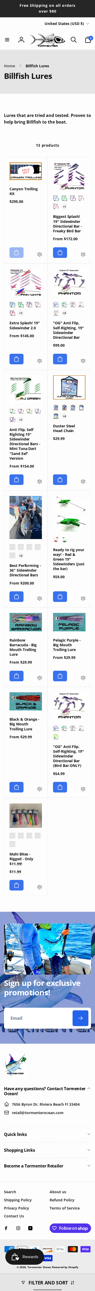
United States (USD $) (64, 23)
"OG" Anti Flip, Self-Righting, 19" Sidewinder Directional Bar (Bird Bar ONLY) (68, 756)
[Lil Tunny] (73, 728)
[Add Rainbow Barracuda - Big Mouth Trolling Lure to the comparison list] (39, 678)
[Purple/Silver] (38, 836)
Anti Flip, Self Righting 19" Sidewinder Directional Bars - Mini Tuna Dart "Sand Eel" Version (25, 444)
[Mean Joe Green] (64, 198)
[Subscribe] (80, 1018)
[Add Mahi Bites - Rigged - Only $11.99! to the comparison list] (39, 887)
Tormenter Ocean (39, 1267)
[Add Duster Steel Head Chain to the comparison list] (83, 482)
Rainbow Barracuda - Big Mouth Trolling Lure (23, 647)
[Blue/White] (56, 198)
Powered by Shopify (65, 1267)
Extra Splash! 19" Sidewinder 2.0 (25, 325)
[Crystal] (81, 408)
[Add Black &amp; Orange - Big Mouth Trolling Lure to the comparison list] (39, 789)
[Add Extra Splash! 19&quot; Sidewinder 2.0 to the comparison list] (39, 361)
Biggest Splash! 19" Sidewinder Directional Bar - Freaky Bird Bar (67, 223)
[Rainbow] (56, 206)
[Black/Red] (64, 408)
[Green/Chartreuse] (56, 416)
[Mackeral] (64, 728)
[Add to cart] (16, 252)
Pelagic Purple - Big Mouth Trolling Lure (67, 645)
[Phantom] (73, 198)
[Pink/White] (81, 198)
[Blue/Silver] (73, 408)
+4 (64, 416)
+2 (20, 555)
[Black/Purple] (56, 408)
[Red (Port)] (56, 540)
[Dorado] (56, 737)
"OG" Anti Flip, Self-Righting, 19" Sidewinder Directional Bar (68, 330)
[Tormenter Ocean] (15, 1075)
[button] (7, 39)
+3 (64, 313)
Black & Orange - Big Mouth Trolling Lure (25, 724)
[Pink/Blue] (12, 420)
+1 (64, 206)
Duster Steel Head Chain (64, 428)
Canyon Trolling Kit (24, 191)
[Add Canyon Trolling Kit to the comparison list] (39, 255)
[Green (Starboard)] (64, 540)
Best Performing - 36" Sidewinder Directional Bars (25, 570)
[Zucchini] (29, 411)
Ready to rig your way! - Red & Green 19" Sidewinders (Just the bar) (68, 559)
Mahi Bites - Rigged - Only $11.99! (21, 859)
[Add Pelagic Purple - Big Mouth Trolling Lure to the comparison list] (83, 678)
